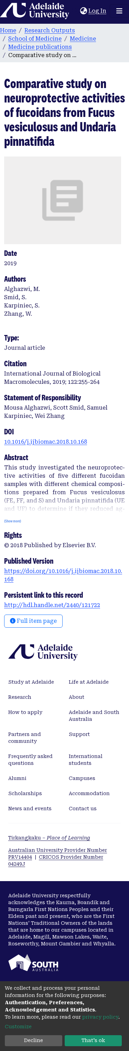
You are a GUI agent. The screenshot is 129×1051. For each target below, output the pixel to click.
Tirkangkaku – (49, 838)
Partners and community (24, 738)
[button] (83, 11)
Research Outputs (49, 30)
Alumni (17, 778)
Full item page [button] (36, 621)
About (76, 697)
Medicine (83, 38)
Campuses (82, 778)
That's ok (93, 1040)
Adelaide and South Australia (94, 715)
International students (86, 760)
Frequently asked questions (30, 760)
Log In (97, 11)
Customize (18, 1026)
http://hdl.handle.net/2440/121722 (52, 605)
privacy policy (100, 1017)
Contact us (83, 808)
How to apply (25, 712)
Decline (33, 1040)
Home (8, 30)
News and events (30, 808)
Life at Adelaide (89, 682)
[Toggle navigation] (119, 11)
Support (79, 734)
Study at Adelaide (31, 682)
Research (19, 697)
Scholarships (25, 793)
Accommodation (89, 793)
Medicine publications (40, 47)
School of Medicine (35, 38)
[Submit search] (75, 11)
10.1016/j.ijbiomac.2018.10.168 (45, 441)
